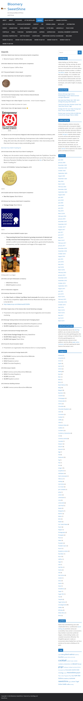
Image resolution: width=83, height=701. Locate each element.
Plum (59, 538)
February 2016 (62, 272)
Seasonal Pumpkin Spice (10, 36)
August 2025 (61, 176)
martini (74, 670)
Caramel (60, 395)
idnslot (63, 148)
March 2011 (61, 320)
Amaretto (60, 358)
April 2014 (61, 307)
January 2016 (61, 275)
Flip (59, 462)
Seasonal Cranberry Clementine (68, 32)
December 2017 (62, 221)
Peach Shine (70, 28)
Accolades (18, 20)
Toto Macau (61, 72)
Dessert (60, 446)
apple (59, 654)
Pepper (60, 529)
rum (75, 675)
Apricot (60, 366)
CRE (42, 24)
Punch (60, 548)
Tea (59, 596)
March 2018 (61, 213)
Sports (60, 583)
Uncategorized (62, 605)
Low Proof (61, 505)
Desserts (60, 449)
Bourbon (60, 393)
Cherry (60, 403)
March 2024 (61, 184)
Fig (59, 460)
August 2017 (61, 229)
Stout (59, 586)
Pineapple (61, 535)
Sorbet (60, 578)
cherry (69, 657)
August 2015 (61, 288)
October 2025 (62, 170)
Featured (60, 457)
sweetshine (63, 681)
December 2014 (62, 302)
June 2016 (61, 262)
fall (78, 664)
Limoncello (59, 28)
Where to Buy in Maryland (23, 40)
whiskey (72, 684)
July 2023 (60, 197)
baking (63, 654)
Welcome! (69, 36)
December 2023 (62, 189)
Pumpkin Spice (62, 546)
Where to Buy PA (52, 40)
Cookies (60, 428)
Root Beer (61, 554)
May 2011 (60, 315)
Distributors (71, 24)
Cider (59, 411)
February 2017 (62, 243)
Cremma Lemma (50, 24)
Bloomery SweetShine (17, 696)
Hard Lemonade (25, 28)
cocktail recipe (70, 661)
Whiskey (60, 610)
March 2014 (61, 310)
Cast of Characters (9, 24)
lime (64, 670)
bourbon (61, 657)
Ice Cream (61, 487)
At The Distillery (30, 20)
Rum (59, 556)
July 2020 (60, 203)
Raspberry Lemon (31, 32)
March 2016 (61, 270)
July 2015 (60, 291)
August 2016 (61, 256)
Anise (59, 361)
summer (72, 678)
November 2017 (62, 224)
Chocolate (61, 406)
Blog (59, 387)
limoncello (68, 670)
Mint (59, 519)
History (34, 28)
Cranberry (61, 430)
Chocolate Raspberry (24, 24)
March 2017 (61, 240)
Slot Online (61, 575)
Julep (59, 492)
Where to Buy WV (8, 43)
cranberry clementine (64, 664)
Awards (39, 20)
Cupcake (60, 441)
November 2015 (62, 280)
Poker (59, 540)
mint (77, 670)
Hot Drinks (61, 484)
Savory (60, 570)
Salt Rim (60, 567)
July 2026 (60, 160)
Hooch (42, 28)
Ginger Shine (13, 28)
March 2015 (61, 296)
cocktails (75, 661)
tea (70, 681)
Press (13, 32)
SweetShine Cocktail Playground (52, 36)
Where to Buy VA (65, 40)
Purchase (20, 32)
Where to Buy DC (8, 40)
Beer (59, 377)
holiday (70, 667)
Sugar (59, 591)
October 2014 (62, 304)
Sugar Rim (61, 594)
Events (5, 28)
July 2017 (60, 232)
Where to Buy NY (39, 40)
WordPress (4, 698)
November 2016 (62, 251)
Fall (59, 454)
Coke (59, 422)
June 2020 (61, 205)
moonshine (71, 672)
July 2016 (60, 259)
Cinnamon (61, 414)
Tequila (60, 599)
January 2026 (61, 162)
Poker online (61, 675)
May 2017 (60, 237)
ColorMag (32, 696)
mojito (65, 672)
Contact (36, 24)
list (40, 160)
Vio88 (64, 684)
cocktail (62, 660)
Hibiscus (60, 479)
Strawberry (61, 588)
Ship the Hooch (25, 36)
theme (73, 681)
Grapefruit (61, 470)
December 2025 (62, 165)
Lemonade (61, 497)
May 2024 (60, 181)
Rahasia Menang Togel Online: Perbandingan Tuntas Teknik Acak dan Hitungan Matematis (68, 95)
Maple (60, 508)
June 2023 (61, 200)
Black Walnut (49, 20)
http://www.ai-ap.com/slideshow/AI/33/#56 (17, 304)
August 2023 (61, 194)
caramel (65, 657)
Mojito (60, 521)
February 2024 (62, 186)
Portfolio (6, 32)
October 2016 (62, 253)
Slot (59, 572)
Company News (62, 425)
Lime (59, 500)
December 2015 (62, 278)
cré (71, 664)
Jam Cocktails (61, 489)
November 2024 (62, 178)
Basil (59, 374)
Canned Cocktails (61, 20)
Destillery (61, 24)
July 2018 (60, 208)
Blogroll (60, 390)
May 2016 (60, 264)
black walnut (69, 654)
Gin (59, 465)
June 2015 (61, 294)
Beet (59, 379)
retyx (72, 675)
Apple (59, 363)
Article (60, 369)
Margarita (61, 511)
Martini (60, 513)
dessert (74, 664)
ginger (61, 667)
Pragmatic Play (67, 675)
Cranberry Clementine (64, 433)
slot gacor (65, 134)
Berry (59, 382)
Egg (59, 452)
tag (69, 681)
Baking (60, 371)
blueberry (77, 654)
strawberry (66, 678)
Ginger (60, 468)
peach (78, 673)
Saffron (41, 32)
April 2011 (61, 318)
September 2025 (62, 173)
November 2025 (62, 168)
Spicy (59, 580)
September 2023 (62, 192)
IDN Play (77, 330)
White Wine (61, 613)
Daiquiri (60, 444)
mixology (60, 673)
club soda (73, 657)
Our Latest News (62, 524)
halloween (66, 667)
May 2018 (60, 211)
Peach (60, 527)
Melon (60, 516)
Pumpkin (60, 543)
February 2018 (62, 216)
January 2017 (61, 245)
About (4, 20)
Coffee (60, 420)
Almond (60, 355)
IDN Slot (79, 667)
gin (80, 664)
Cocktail (60, 417)
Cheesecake (61, 401)
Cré (59, 436)
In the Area (50, 28)
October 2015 (62, 283)
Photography (61, 532)
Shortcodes (36, 36)
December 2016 (62, 248)
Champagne (61, 398)
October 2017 (62, 227)
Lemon (60, 495)
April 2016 (61, 267)
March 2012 (61, 312)
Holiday (60, 481)
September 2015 (62, 286)
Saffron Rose (51, 32)
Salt (59, 564)
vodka (68, 684)
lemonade (60, 670)
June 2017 (61, 235)
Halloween (61, 473)
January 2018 (61, 219)
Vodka (60, 607)
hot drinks (74, 667)
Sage (59, 562)
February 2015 (62, 299)
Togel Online (61, 602)
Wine (59, 615)
